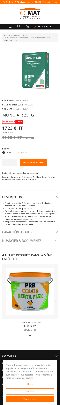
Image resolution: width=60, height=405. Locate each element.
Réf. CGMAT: (8, 100)
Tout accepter (30, 399)
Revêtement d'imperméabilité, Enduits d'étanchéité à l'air (27, 38)
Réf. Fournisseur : (12, 104)
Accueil (7, 35)
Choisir (30, 383)
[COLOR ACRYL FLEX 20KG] (30, 291)
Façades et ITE (19, 35)
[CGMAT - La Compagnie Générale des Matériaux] (30, 13)
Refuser (30, 391)
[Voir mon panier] (27, 26)
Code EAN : (8, 108)
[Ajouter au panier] (30, 335)
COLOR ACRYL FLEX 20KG (30, 322)
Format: (7, 148)
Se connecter (44, 26)
